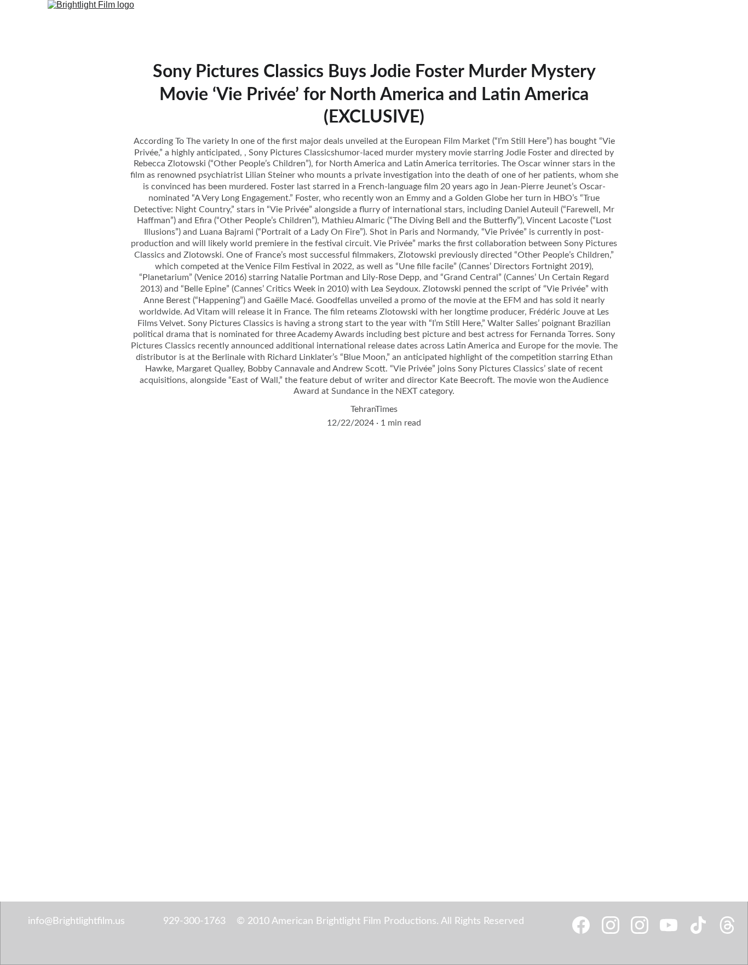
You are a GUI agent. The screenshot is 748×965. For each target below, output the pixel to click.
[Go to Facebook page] (548, 18)
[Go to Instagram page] (568, 18)
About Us (455, 17)
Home (182, 17)
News (329, 17)
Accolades (406, 17)
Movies (363, 17)
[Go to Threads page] (662, 18)
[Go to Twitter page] (607, 18)
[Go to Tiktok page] (647, 18)
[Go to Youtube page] (627, 18)
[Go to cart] (693, 18)
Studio (217, 17)
